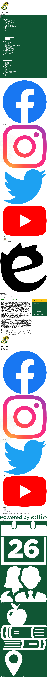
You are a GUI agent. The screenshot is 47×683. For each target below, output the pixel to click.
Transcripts (7, 28)
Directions (7, 75)
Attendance (7, 44)
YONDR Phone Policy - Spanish (11, 52)
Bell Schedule (7, 32)
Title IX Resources (8, 47)
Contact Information (8, 74)
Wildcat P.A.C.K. (8, 55)
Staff (6, 67)
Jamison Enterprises (8, 65)
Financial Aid (7, 38)
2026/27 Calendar (8, 72)
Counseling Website (8, 36)
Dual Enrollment (8, 31)
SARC (6, 69)
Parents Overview (8, 42)
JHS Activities (7, 61)
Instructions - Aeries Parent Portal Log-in (12, 45)
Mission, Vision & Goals (9, 22)
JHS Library (7, 62)
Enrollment (7, 43)
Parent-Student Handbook (9, 48)
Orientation (7, 24)
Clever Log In (7, 68)
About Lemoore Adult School (10, 26)
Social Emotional (8, 40)
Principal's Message (8, 21)
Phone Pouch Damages (9, 53)
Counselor (7, 35)
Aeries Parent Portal (8, 46)
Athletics (6, 64)
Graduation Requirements (9, 37)
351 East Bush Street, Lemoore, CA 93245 (8, 513)
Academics (7, 29)
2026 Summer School (9, 25)
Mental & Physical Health (9, 57)
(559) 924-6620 (22, 513)
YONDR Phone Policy (9, 51)
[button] (5, 19)
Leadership (7, 63)
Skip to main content (4, 0)
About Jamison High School (10, 20)
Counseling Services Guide (10, 49)
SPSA (6, 70)
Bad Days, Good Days (9, 56)
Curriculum (7, 30)
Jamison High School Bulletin (10, 71)
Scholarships (7, 39)
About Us (2, 296)
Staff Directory (7, 23)
